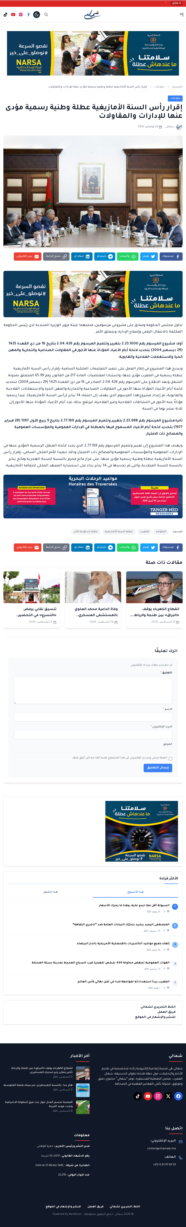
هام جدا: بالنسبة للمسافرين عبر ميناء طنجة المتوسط (38, 1085)
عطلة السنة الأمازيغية (119, 531)
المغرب (144, 531)
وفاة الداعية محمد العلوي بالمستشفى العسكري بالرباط (96, 615)
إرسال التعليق (158, 768)
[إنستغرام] (21, 14)
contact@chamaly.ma (161, 1148)
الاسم (167, 709)
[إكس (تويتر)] (168, 1096)
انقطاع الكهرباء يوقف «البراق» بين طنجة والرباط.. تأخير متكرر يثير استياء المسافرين (41, 1070)
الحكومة (161, 531)
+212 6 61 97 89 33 (164, 1164)
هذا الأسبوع (135, 892)
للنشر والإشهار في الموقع (155, 1017)
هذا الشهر (51, 892)
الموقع (167, 744)
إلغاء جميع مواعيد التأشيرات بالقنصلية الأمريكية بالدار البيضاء (123, 943)
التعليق (166, 672)
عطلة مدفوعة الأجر (86, 531)
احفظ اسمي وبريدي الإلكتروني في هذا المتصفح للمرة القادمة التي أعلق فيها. (119, 757)
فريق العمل (166, 1012)
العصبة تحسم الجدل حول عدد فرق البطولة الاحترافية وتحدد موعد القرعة (39, 1104)
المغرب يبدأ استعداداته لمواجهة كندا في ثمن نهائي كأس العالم (124, 982)
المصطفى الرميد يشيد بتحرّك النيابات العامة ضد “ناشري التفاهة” (121, 925)
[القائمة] (182, 14)
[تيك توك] (5, 14)
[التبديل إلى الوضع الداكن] (36, 14)
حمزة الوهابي (45, 1146)
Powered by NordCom (67, 1214)
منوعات (159, 87)
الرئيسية (177, 87)
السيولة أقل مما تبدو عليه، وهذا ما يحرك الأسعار (134, 905)
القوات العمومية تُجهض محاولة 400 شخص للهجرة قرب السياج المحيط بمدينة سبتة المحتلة (101, 963)
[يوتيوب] (13, 14)
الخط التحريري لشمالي (158, 1007)
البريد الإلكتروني (161, 726)
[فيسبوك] (28, 14)
